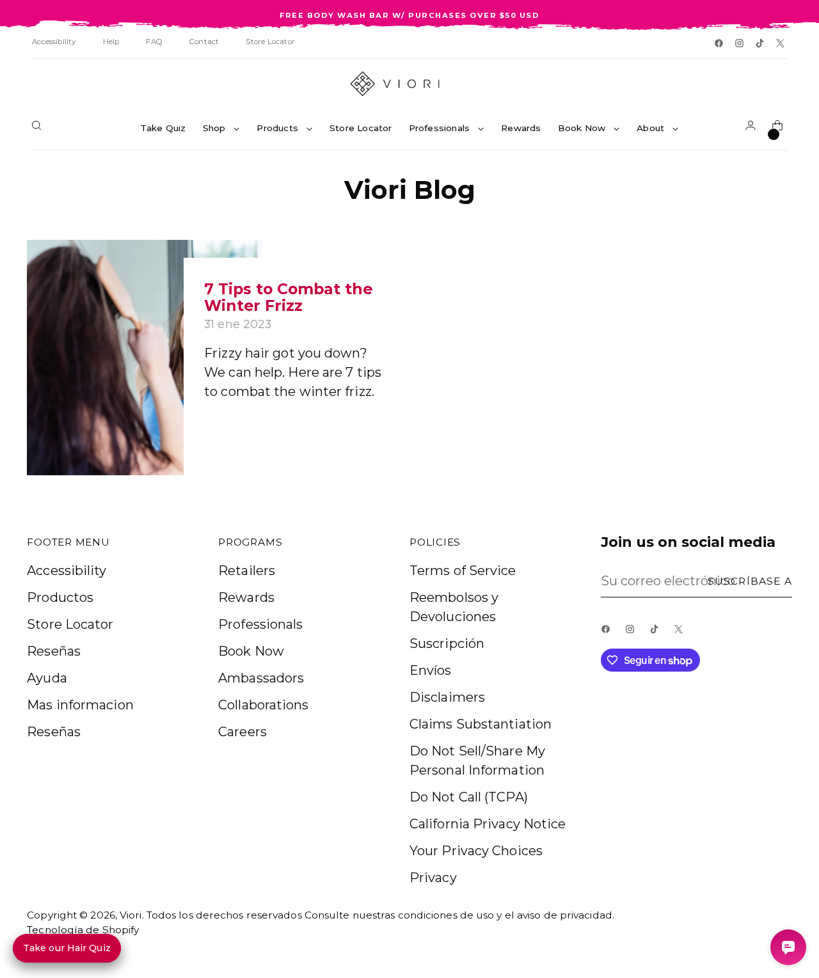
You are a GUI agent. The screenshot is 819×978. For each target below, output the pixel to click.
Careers (242, 731)
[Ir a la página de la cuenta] (753, 128)
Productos (60, 597)
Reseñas (54, 651)
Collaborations (263, 705)
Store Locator (70, 624)
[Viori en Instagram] (740, 44)
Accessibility (66, 570)
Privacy (433, 877)
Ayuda (47, 678)
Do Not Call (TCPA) (469, 797)
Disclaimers (447, 697)
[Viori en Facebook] (720, 44)
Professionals (260, 624)
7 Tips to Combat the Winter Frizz (288, 297)
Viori (131, 915)
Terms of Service (463, 570)
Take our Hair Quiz (67, 948)
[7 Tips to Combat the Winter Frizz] (144, 357)
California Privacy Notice (488, 824)
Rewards (246, 597)
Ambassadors (261, 678)
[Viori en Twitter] (781, 44)
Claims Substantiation (481, 724)
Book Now (251, 651)
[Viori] (409, 84)
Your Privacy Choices (476, 850)
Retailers (246, 570)
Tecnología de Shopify (83, 930)
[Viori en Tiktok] (761, 44)
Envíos (431, 670)
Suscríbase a (750, 581)
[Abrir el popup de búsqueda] (39, 128)
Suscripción (447, 643)
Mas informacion (80, 705)
